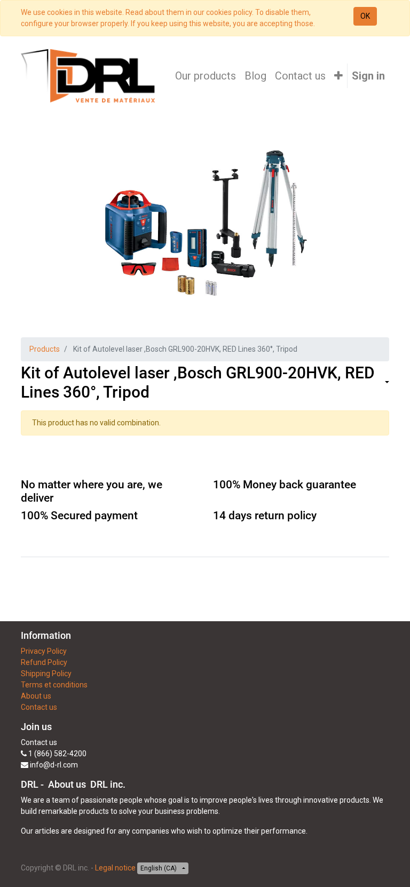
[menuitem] (205, 76)
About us (36, 696)
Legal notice (115, 868)
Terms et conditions (54, 684)
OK (365, 16)
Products (44, 349)
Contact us (39, 707)
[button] (338, 76)
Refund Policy (44, 662)
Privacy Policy (44, 651)
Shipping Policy (46, 673)
